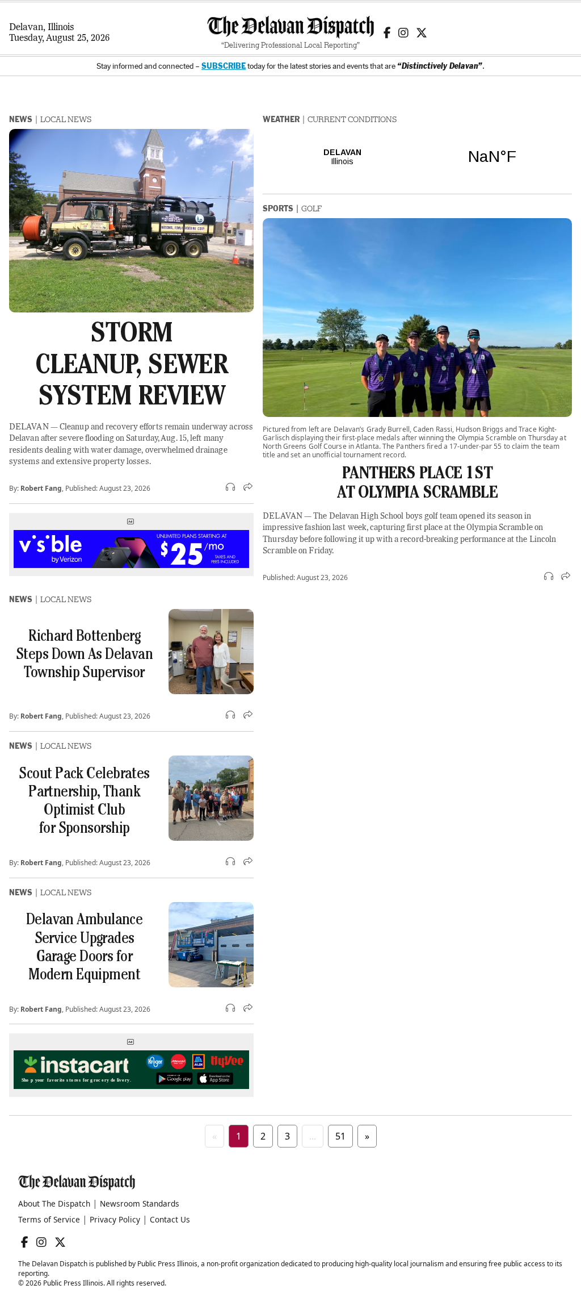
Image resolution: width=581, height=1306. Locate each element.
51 (340, 1136)
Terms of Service (49, 1219)
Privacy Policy (115, 1219)
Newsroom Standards (139, 1203)
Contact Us (170, 1219)
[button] (231, 487)
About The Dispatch (54, 1203)
